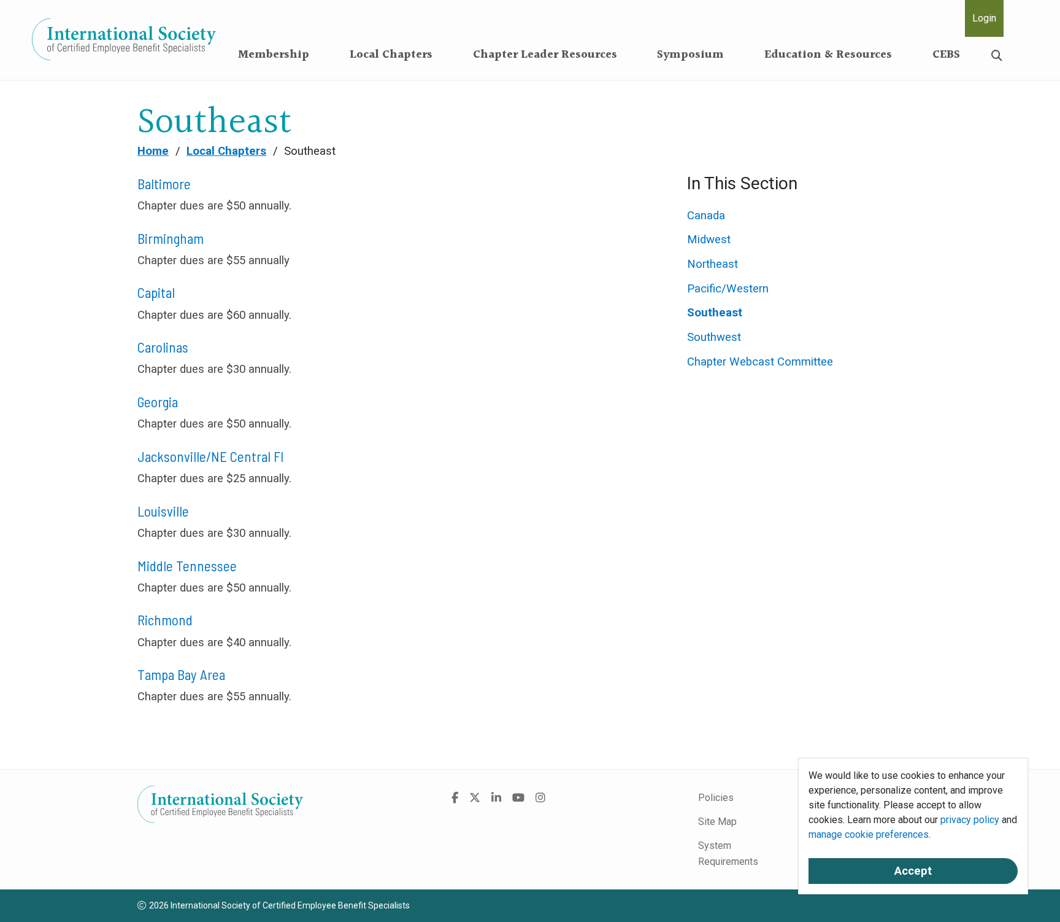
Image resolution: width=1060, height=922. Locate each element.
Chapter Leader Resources (545, 55)
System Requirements (728, 853)
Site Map (717, 821)
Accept (913, 871)
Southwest (714, 337)
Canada (706, 215)
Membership (273, 55)
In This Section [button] (742, 183)
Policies (716, 797)
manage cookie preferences (868, 834)
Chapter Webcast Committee (760, 362)
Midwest (709, 239)
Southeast (714, 312)
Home (153, 151)
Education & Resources (828, 55)
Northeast (712, 264)
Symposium (690, 55)
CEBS (946, 55)
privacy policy (969, 820)
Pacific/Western (728, 288)
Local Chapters (391, 55)
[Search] (996, 55)
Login (984, 18)
